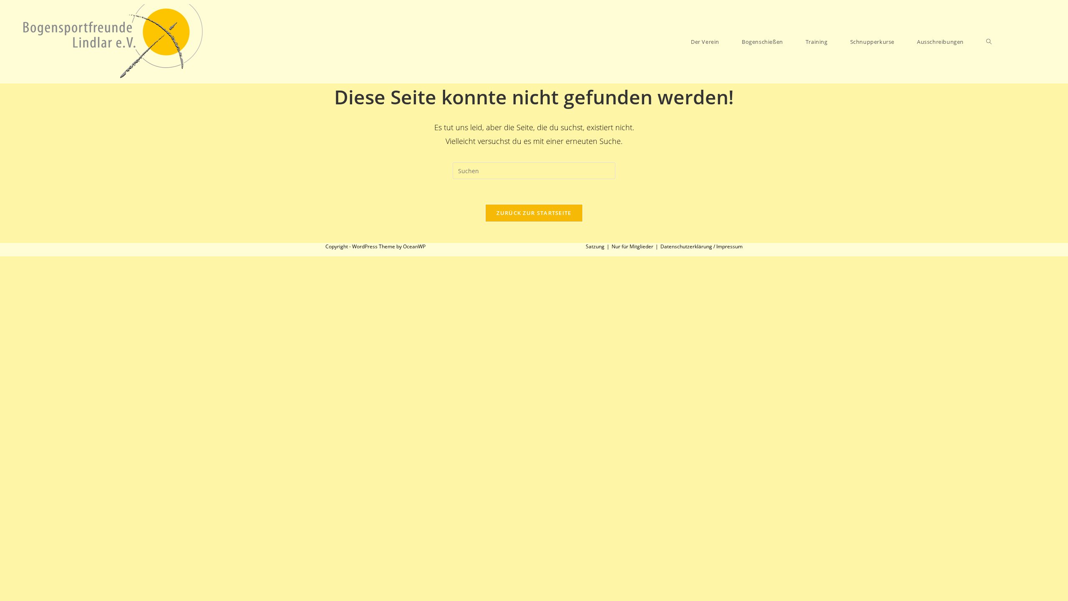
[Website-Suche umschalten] (989, 41)
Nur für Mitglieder (632, 246)
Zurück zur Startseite (533, 213)
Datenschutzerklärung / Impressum (701, 246)
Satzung (595, 246)
